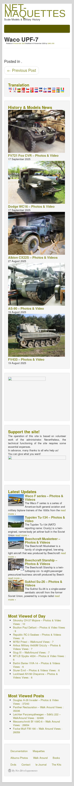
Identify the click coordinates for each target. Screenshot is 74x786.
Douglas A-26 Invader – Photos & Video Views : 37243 (36, 701)
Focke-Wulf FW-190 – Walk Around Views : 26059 (37, 730)
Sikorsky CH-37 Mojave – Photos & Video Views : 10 (37, 622)
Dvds (13, 764)
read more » (22, 535)
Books (56, 758)
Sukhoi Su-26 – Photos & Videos (43, 583)
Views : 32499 (37, 716)
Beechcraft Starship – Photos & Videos (41, 562)
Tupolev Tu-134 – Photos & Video (45, 519)
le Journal (41, 764)
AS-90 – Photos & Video (26, 308)
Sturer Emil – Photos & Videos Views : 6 (36, 670)
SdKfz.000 (51, 43)
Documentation (19, 751)
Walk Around (40, 758)
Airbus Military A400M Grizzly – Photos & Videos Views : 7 (37, 647)
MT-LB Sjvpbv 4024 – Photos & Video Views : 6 (39, 657)
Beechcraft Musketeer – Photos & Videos (42, 540)
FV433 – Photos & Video (26, 359)
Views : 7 (33, 642)
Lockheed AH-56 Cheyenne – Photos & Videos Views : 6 (35, 675)
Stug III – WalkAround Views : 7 (31, 652)
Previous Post (21, 70)
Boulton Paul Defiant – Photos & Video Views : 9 (39, 629)
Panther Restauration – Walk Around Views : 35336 (38, 709)
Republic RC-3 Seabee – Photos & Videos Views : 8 (37, 636)
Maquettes (39, 751)
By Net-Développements (24, 770)
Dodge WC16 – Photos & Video (31, 206)
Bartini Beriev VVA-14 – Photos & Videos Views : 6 (36, 665)
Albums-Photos (19, 758)
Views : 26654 (36, 723)
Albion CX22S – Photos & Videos (33, 257)
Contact (26, 764)
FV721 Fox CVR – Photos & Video (33, 155)
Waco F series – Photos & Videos (44, 498)
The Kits (56, 764)
